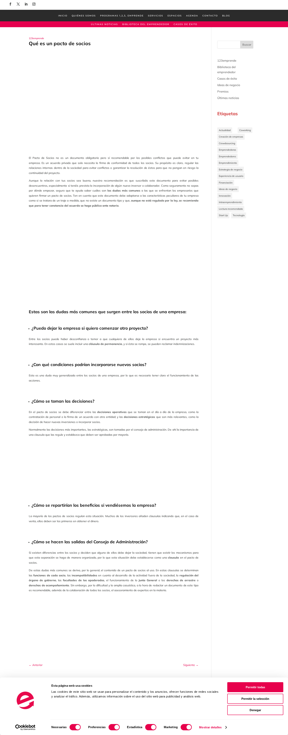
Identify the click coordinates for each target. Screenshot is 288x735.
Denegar (255, 710)
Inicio (62, 15)
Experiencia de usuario (231, 176)
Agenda (192, 15)
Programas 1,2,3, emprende (122, 15)
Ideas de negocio (228, 85)
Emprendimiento (228, 162)
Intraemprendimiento (230, 202)
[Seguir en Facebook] (10, 4)
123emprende (36, 38)
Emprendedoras (227, 149)
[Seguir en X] (18, 4)
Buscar (246, 44)
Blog (226, 15)
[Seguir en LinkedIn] (26, 4)
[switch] (114, 727)
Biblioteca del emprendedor (145, 24)
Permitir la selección (255, 698)
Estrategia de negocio (230, 169)
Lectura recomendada (231, 208)
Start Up (223, 215)
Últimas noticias (104, 24)
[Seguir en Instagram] (34, 4)
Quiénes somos (84, 15)
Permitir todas (255, 687)
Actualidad (225, 130)
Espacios (175, 15)
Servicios (155, 15)
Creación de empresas (231, 136)
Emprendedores (227, 156)
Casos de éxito (185, 24)
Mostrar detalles (210, 727)
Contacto (210, 15)
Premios (222, 91)
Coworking (245, 130)
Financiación (226, 182)
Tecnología (239, 215)
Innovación (225, 195)
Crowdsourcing (227, 143)
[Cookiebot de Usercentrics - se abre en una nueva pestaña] (25, 727)
